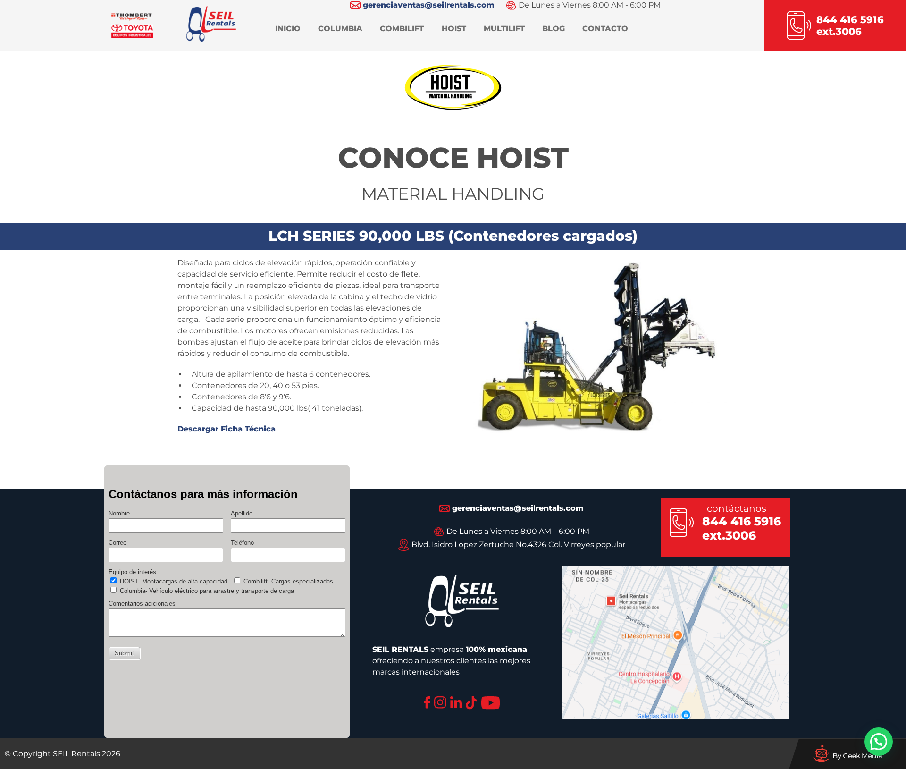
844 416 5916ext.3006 (850, 25)
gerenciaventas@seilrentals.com (518, 508)
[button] (878, 741)
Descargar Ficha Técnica (226, 428)
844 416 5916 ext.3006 (741, 528)
